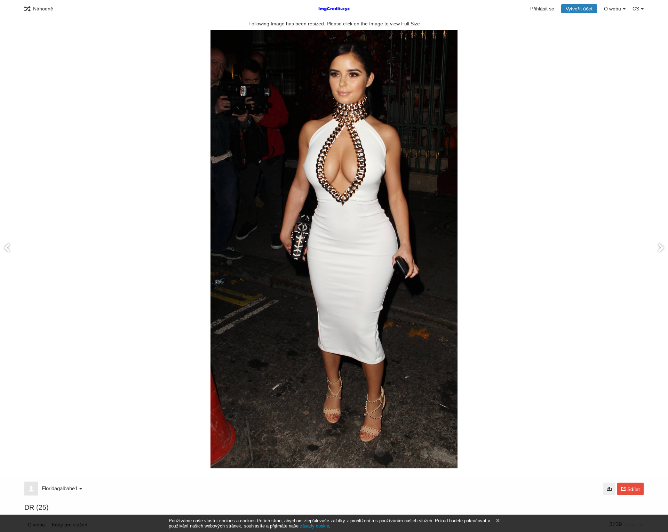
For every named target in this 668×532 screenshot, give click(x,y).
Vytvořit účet (579, 8)
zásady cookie (314, 526)
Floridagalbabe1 (60, 488)
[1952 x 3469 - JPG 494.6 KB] (609, 489)
